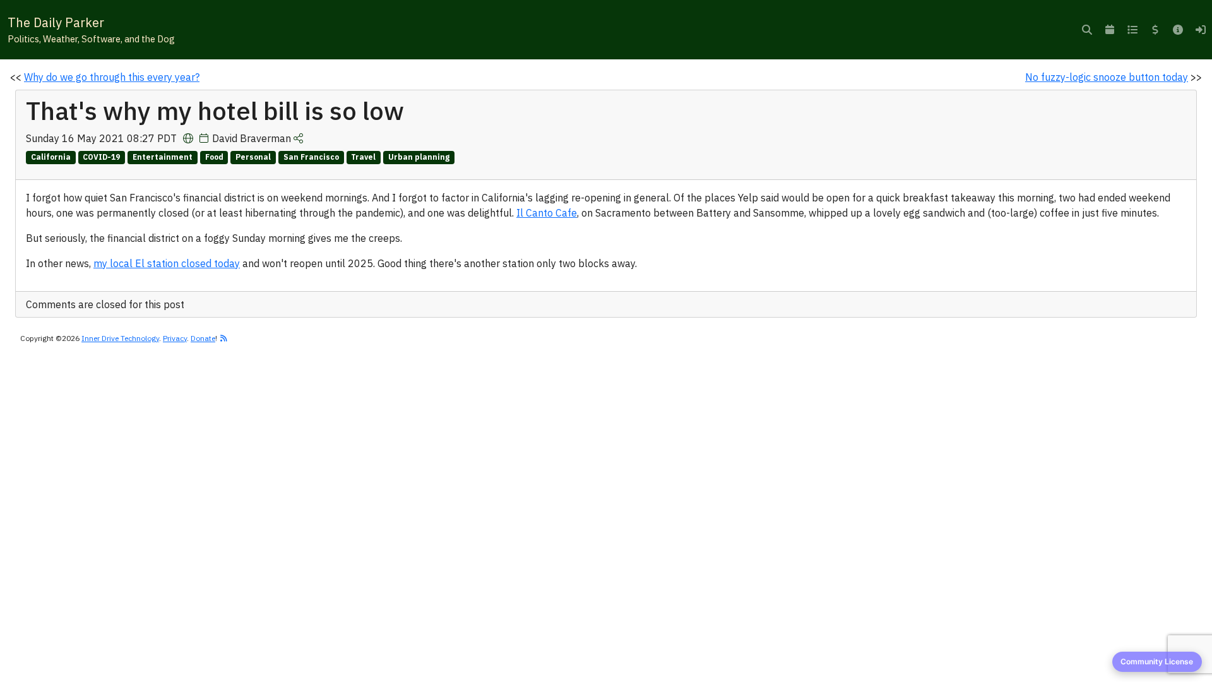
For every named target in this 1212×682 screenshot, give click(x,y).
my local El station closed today (166, 263)
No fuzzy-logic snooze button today (1106, 77)
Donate (203, 338)
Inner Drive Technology (120, 338)
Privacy (175, 338)
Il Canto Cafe (546, 212)
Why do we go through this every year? (111, 77)
